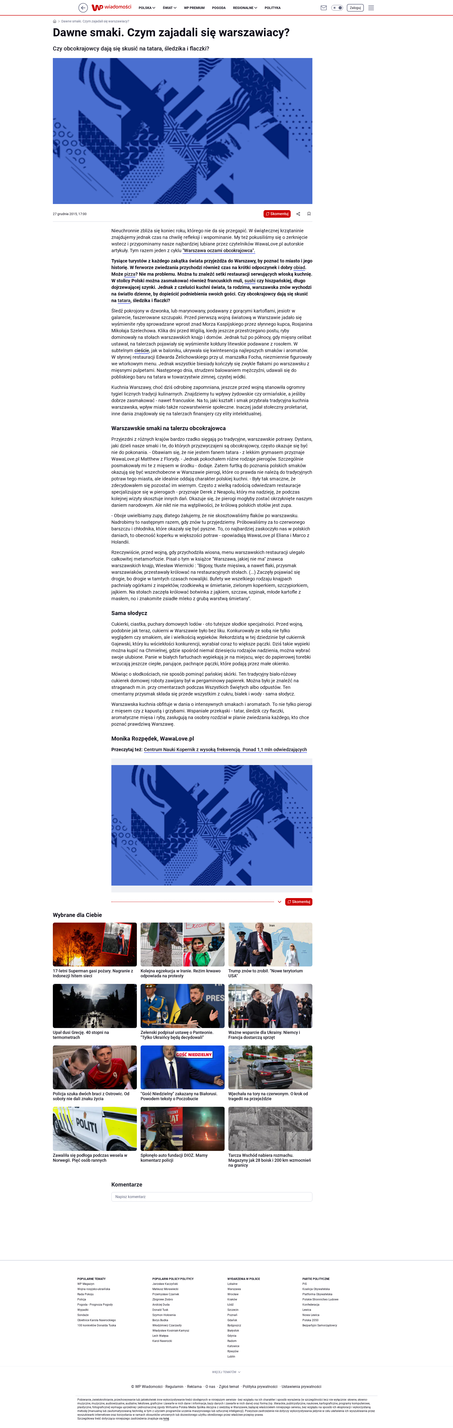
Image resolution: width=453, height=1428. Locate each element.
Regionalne (243, 8)
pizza (129, 274)
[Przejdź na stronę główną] (83, 11)
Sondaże (82, 1315)
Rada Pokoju (85, 1294)
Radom (232, 1341)
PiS (304, 1284)
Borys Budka (160, 1320)
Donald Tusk (160, 1309)
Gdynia (231, 1335)
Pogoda (219, 8)
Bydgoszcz (234, 1325)
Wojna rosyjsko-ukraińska (93, 1289)
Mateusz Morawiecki (165, 1289)
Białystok (233, 1330)
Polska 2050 (310, 1320)
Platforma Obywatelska (317, 1294)
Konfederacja (310, 1304)
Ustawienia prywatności (300, 1386)
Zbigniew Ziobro (162, 1299)
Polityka (273, 8)
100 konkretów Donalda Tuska (96, 1325)
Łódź (230, 1304)
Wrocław (233, 1294)
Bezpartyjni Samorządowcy (319, 1325)
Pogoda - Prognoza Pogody (95, 1304)
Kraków (232, 1299)
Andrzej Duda (161, 1304)
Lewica (306, 1309)
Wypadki (82, 1309)
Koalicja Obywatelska (316, 1289)
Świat (168, 8)
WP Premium (194, 8)
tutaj (166, 1418)
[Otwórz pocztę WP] (323, 8)
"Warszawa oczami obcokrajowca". (219, 250)
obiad (299, 267)
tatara (124, 300)
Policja (81, 1299)
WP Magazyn (85, 1284)
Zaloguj (355, 8)
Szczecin (233, 1309)
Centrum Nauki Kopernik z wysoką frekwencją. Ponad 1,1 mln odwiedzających (225, 749)
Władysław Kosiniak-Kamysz (170, 1330)
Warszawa (234, 1289)
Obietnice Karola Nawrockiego (96, 1320)
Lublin (231, 1356)
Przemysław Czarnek (165, 1294)
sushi (250, 280)
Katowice (233, 1346)
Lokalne (232, 1284)
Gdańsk (232, 1320)
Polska (145, 8)
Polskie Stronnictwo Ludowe (320, 1299)
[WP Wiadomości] (115, 8)
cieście (141, 350)
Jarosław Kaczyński (165, 1284)
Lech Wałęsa (160, 1335)
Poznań (232, 1315)
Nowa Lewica (310, 1315)
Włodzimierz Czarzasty (167, 1325)
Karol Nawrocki (162, 1341)
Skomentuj (279, 214)
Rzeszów (233, 1351)
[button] (337, 8)
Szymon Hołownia (164, 1315)
